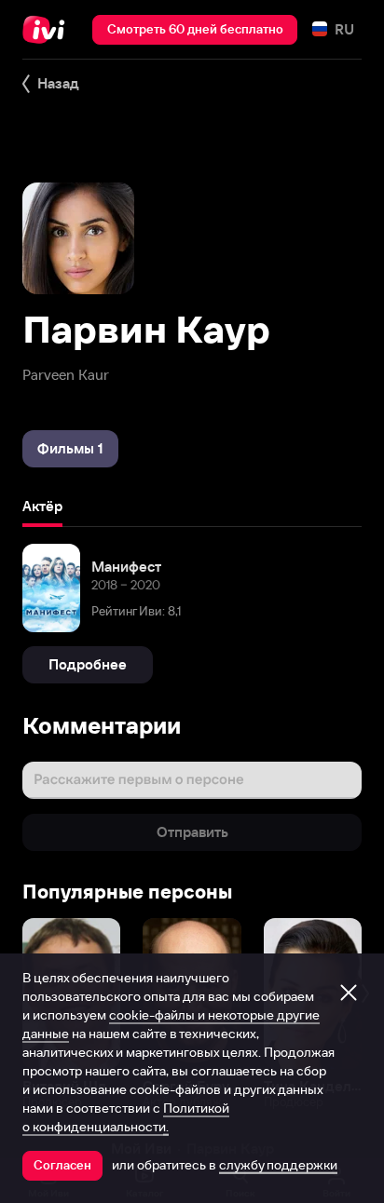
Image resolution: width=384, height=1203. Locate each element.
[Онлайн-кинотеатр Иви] (48, 29)
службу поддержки (278, 1164)
